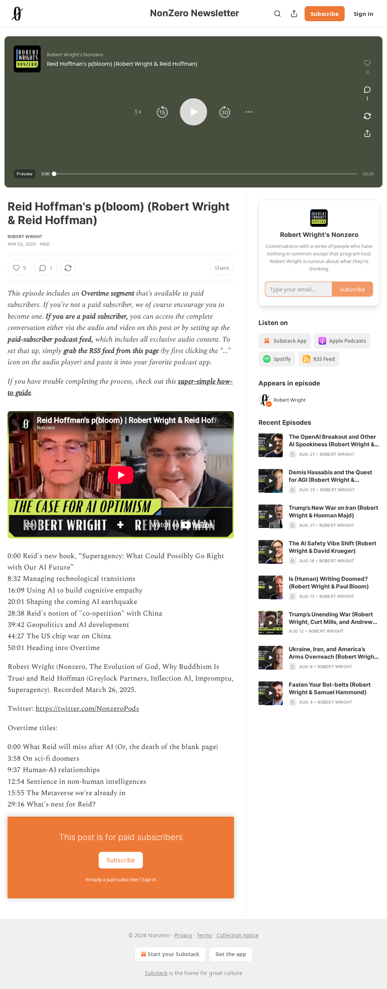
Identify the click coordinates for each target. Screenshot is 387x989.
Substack (156, 973)
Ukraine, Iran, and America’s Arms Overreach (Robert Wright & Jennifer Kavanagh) (332, 653)
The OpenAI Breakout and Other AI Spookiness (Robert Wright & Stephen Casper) (332, 440)
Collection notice (238, 935)
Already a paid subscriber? (120, 879)
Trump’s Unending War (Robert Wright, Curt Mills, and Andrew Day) (331, 618)
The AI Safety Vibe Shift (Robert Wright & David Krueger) (332, 547)
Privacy (183, 935)
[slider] (205, 174)
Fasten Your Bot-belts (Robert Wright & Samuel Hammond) (330, 688)
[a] (271, 445)
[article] (318, 445)
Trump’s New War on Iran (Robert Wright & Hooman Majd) (333, 511)
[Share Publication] (294, 13)
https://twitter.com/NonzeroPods (87, 708)
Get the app (230, 954)
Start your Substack (174, 954)
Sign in (363, 13)
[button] (138, 111)
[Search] (277, 13)
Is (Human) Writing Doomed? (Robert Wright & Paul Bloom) (329, 582)
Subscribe (325, 13)
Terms (204, 935)
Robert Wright (25, 236)
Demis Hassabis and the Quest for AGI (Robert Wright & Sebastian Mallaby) (330, 476)
